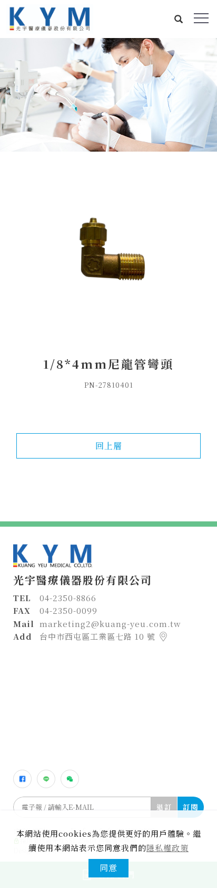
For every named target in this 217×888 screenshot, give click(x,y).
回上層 (108, 446)
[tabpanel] (108, 95)
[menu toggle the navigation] (201, 18)
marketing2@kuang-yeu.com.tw (110, 623)
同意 (108, 868)
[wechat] (70, 779)
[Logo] (49, 17)
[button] (179, 19)
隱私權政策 (167, 847)
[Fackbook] (22, 779)
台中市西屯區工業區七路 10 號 (99, 636)
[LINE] (46, 779)
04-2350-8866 (68, 597)
